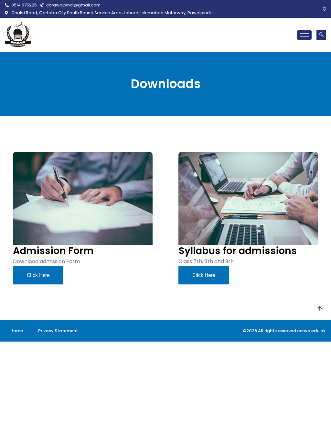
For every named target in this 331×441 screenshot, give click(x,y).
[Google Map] (324, 9)
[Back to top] (320, 309)
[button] (321, 35)
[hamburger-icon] (304, 35)
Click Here (38, 275)
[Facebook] (315, 9)
